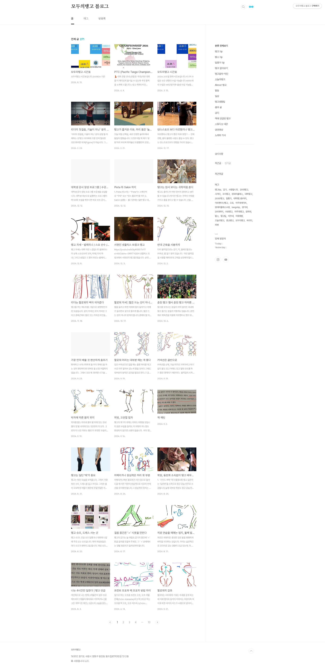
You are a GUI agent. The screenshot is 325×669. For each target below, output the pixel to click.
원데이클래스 (237, 194)
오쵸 (232, 203)
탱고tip (218, 189)
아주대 (231, 216)
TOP (251, 651)
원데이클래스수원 (222, 207)
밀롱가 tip (220, 62)
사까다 (218, 194)
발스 (217, 216)
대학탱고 (248, 194)
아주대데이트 (241, 203)
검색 (243, 6)
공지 (217, 113)
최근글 (218, 163)
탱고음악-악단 (221, 73)
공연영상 (219, 129)
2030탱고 (219, 198)
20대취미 (219, 211)
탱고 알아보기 (221, 68)
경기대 (244, 207)
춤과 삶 (218, 107)
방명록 (102, 18)
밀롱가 (229, 198)
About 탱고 (220, 85)
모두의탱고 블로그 (90, 6)
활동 (217, 90)
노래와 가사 (220, 135)
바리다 (249, 220)
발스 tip (219, 57)
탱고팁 (223, 216)
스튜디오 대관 (221, 124)
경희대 (248, 211)
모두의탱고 (240, 220)
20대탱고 (244, 189)
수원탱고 (229, 211)
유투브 (226, 260)
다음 (157, 622)
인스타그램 (218, 260)
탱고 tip (219, 51)
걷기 (225, 189)
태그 (86, 18)
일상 (217, 96)
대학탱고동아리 (239, 198)
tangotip (236, 207)
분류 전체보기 (221, 45)
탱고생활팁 (220, 101)
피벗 (217, 225)
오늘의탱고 (220, 79)
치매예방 (239, 216)
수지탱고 (226, 194)
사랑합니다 (233, 189)
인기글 (228, 163)
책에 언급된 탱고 (223, 118)
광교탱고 (230, 220)
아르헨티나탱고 (221, 203)
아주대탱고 (239, 211)
